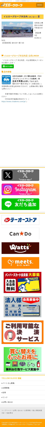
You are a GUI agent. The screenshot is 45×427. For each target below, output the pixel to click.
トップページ (6, 410)
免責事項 (9, 413)
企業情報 (27, 410)
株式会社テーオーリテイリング (21, 422)
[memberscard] (22, 282)
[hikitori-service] (22, 359)
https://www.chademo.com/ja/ (14, 101)
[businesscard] (22, 306)
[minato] (20, 263)
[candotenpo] (20, 233)
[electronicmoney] (22, 332)
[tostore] (22, 220)
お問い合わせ (18, 410)
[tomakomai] (20, 248)
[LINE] (20, 204)
